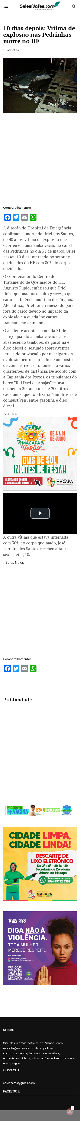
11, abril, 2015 (11, 49)
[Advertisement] (40, 161)
